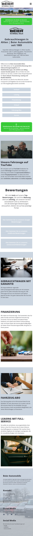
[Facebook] (4, 514)
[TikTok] (15, 514)
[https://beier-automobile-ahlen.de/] (7, 4)
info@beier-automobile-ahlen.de (11, 502)
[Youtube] (12, 514)
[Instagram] (8, 514)
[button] (30, 4)
